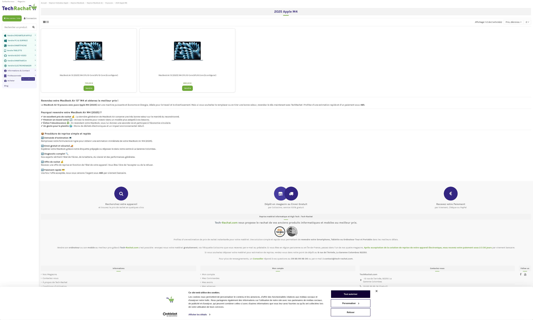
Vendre (89, 88)
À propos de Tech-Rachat (55, 282)
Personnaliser (349, 303)
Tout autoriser (350, 294)
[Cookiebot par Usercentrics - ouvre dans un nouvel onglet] (170, 314)
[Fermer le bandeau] (377, 291)
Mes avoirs (207, 282)
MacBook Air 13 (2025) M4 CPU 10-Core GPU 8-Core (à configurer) (187, 75)
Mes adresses (209, 286)
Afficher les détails (197, 314)
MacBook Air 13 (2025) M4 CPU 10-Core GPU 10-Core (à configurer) (89, 75)
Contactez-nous (8, 2)
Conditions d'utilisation (55, 286)
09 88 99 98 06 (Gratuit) (375, 286)
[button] (19, 70)
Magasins (21, 2)
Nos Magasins (50, 274)
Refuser (351, 312)
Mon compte (208, 274)
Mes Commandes (210, 278)
